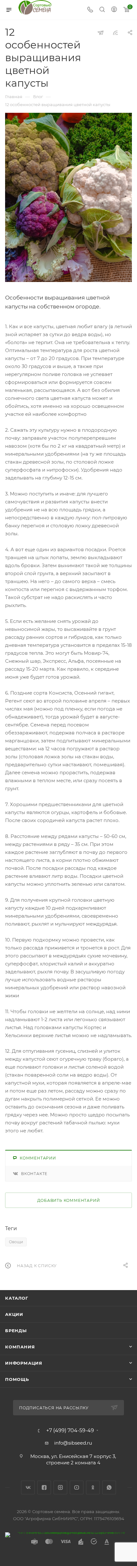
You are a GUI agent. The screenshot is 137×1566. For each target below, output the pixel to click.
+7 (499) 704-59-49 (70, 1430)
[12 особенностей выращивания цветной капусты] (68, 197)
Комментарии (38, 1158)
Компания (20, 1346)
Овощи (16, 1241)
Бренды (16, 1330)
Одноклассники (93, 1487)
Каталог (16, 1298)
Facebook (44, 1487)
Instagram (60, 1487)
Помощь (17, 1379)
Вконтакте (34, 1173)
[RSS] (115, 33)
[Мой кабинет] (114, 10)
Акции (14, 1314)
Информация (23, 1363)
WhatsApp (109, 1487)
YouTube (76, 1487)
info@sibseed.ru (73, 1443)
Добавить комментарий (68, 1200)
